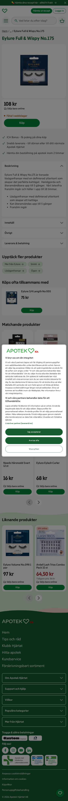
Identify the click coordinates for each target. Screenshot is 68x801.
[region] (34, 400)
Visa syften (34, 449)
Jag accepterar (34, 432)
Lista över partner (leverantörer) (19, 423)
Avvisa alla (34, 440)
